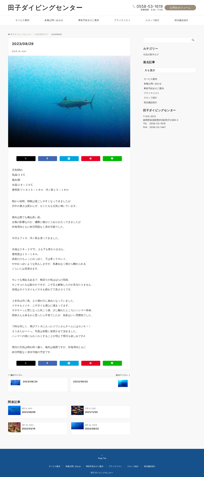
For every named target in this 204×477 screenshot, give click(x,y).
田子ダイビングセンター (45, 7)
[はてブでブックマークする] (69, 158)
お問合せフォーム (180, 7)
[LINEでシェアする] (112, 158)
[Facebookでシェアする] (47, 158)
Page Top (102, 458)
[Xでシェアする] (26, 158)
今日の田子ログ (151, 54)
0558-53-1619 (150, 6)
